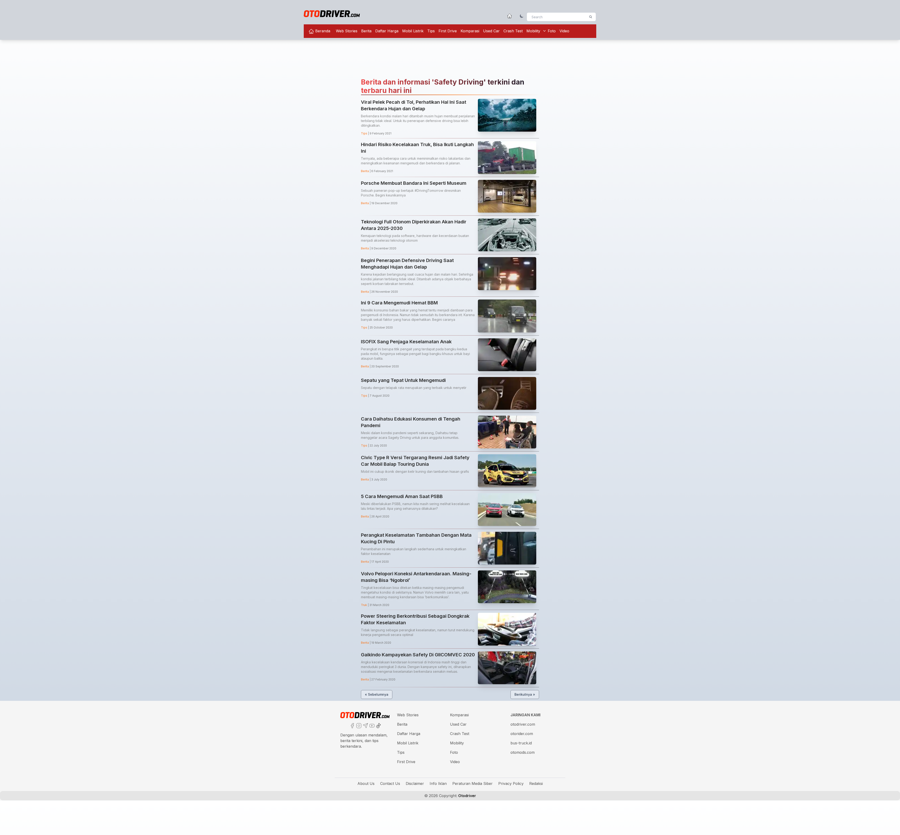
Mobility (533, 31)
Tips (431, 31)
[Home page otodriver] (509, 16)
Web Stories (346, 31)
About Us (366, 783)
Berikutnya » (524, 694)
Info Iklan (438, 783)
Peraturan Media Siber (472, 783)
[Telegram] (365, 725)
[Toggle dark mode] (521, 16)
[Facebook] (352, 725)
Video (564, 31)
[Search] (590, 17)
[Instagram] (358, 725)
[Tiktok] (378, 725)
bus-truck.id (521, 743)
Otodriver (466, 795)
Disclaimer (415, 783)
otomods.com (522, 752)
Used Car (491, 31)
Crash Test (513, 31)
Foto (552, 31)
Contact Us (390, 783)
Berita (366, 31)
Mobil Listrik (413, 31)
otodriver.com (522, 724)
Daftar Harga (386, 31)
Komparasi (470, 31)
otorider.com (521, 733)
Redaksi (536, 783)
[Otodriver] (332, 13)
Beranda (322, 31)
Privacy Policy (511, 783)
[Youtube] (371, 725)
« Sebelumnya (376, 694)
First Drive (448, 31)
